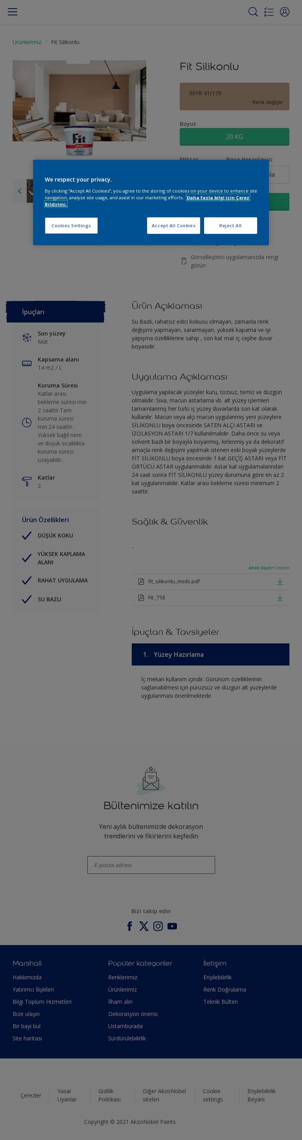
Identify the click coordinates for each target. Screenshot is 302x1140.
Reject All (230, 225)
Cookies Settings (71, 225)
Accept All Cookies (173, 225)
